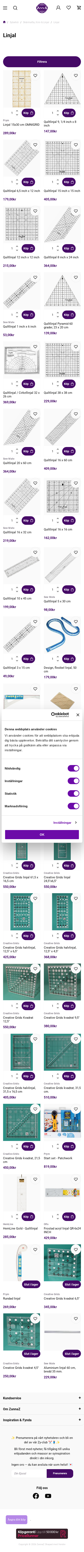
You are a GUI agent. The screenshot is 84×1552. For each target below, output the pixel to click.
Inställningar (62, 822)
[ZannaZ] (42, 8)
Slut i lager (31, 1284)
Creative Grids (11, 873)
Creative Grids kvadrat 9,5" (62, 1018)
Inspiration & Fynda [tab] (17, 1420)
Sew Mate (8, 322)
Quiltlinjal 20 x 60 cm (17, 463)
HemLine (8, 1224)
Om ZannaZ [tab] (11, 1409)
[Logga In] (58, 8)
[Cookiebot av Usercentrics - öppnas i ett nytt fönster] (52, 715)
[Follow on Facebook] (36, 1496)
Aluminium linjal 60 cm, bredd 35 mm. (60, 1369)
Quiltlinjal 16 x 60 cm (58, 460)
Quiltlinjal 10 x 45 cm (17, 598)
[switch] (73, 781)
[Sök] (15, 8)
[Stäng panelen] (77, 714)
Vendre (61, 1544)
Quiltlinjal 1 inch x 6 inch (19, 326)
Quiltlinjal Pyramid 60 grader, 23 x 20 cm (58, 325)
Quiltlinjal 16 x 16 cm (58, 529)
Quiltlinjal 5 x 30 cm (57, 601)
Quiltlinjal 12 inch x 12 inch (21, 257)
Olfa (46, 1224)
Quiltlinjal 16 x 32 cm (17, 532)
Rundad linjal (11, 1298)
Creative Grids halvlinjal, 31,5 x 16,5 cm (19, 1089)
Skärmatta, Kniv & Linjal (36, 22)
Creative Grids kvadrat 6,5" (62, 1298)
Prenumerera (60, 1473)
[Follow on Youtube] (48, 1496)
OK (42, 834)
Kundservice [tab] (12, 1398)
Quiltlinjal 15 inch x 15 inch (62, 191)
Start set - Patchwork (58, 1158)
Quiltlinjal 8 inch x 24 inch (61, 257)
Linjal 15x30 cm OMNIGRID (21, 125)
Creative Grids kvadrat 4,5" (21, 1368)
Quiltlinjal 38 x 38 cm (58, 393)
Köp (26, 113)
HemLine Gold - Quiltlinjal (20, 1228)
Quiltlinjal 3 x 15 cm (16, 668)
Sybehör (14, 22)
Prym (6, 120)
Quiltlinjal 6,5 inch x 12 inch (21, 191)
